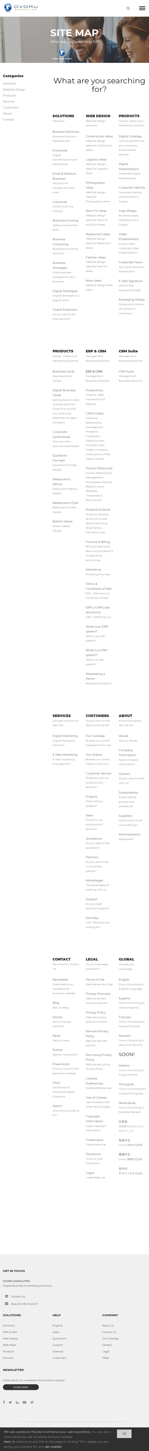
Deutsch (125, 1035)
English (124, 979)
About (7, 113)
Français (125, 1017)
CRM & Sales (95, 413)
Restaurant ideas (98, 234)
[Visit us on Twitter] (12, 1402)
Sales (89, 815)
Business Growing (65, 220)
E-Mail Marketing (65, 754)
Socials (57, 1017)
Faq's (56, 1082)
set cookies (53, 1446)
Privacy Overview (98, 994)
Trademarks (94, 1140)
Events (57, 1050)
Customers (11, 107)
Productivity (94, 390)
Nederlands (127, 1103)
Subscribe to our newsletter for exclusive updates (34, 1380)
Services (9, 101)
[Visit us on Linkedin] (19, 1402)
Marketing (93, 569)
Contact (8, 119)
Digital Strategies (65, 291)
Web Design (10, 1338)
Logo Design (128, 211)
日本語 (123, 1121)
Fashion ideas (96, 257)
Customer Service (98, 773)
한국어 (123, 1168)
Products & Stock (98, 509)
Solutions (9, 83)
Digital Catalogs (130, 136)
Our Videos (94, 754)
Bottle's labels (62, 521)
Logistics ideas (96, 159)
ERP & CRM (96, 351)
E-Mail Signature (131, 281)
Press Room (61, 1064)
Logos (90, 1173)
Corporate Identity (132, 187)
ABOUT (125, 716)
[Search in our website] (128, 8)
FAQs (105, 1357)
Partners (92, 857)
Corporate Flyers (131, 262)
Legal (105, 1351)
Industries (60, 202)
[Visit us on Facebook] (6, 1402)
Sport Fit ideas (96, 211)
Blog (56, 1003)
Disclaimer (93, 1154)
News (57, 1035)
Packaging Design (132, 299)
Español (124, 998)
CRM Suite (128, 351)
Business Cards (63, 371)
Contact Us (18, 1296)
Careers (124, 774)
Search (57, 1106)
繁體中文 (124, 1154)
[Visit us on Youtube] (26, 1402)
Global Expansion (65, 309)
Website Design (14, 89)
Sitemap (58, 1351)
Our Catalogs (95, 736)
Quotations (94, 838)
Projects (91, 796)
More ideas (93, 280)
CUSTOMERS (97, 716)
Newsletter (60, 979)
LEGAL (92, 959)
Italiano (124, 1065)
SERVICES (62, 716)
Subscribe (20, 1387)
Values (123, 736)
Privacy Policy (96, 1012)
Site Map (92, 918)
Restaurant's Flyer (66, 503)
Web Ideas (9, 1344)
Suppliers (125, 816)
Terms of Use (95, 979)
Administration (129, 834)
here (7, 1441)
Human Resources (99, 468)
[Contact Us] (6, 1296)
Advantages (94, 880)
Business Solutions (66, 131)
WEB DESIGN (98, 116)
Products (9, 95)
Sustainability (128, 792)
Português (126, 1084)
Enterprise (60, 150)
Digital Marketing (65, 736)
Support (91, 899)
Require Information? (24, 1303)
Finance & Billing (98, 542)
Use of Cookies (96, 1097)
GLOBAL (126, 959)
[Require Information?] (6, 1303)
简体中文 (124, 1140)
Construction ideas (99, 136)
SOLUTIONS (63, 116)
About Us (108, 1325)
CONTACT (62, 959)
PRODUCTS (129, 116)
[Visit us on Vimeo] (33, 1402)
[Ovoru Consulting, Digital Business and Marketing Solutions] (20, 8)
